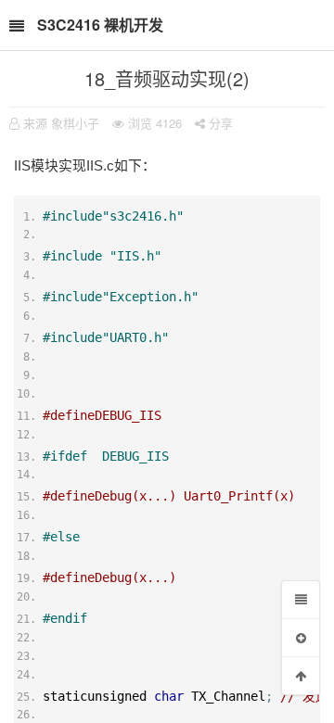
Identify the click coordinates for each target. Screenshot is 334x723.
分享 (219, 123)
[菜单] (300, 599)
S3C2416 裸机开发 (100, 24)
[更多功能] (300, 637)
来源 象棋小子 (61, 123)
